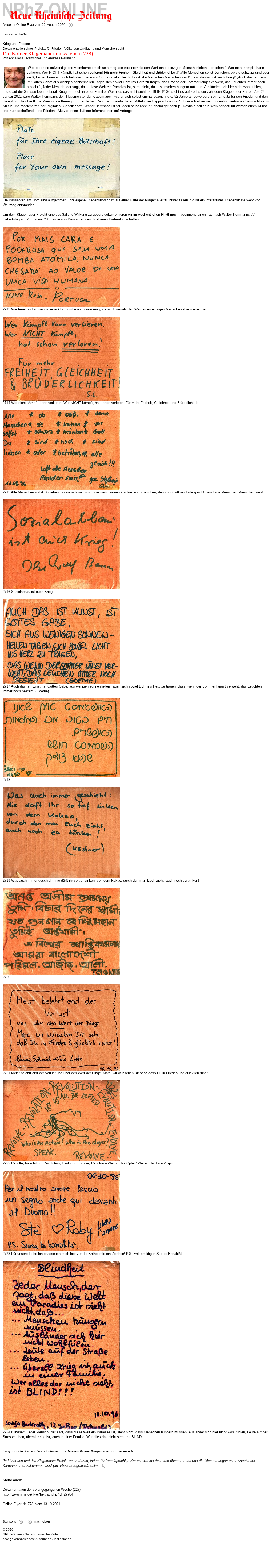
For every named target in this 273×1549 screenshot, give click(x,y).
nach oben (42, 1521)
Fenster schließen (16, 34)
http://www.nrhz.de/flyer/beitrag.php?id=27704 (38, 1494)
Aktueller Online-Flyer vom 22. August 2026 (34, 25)
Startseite (9, 1521)
